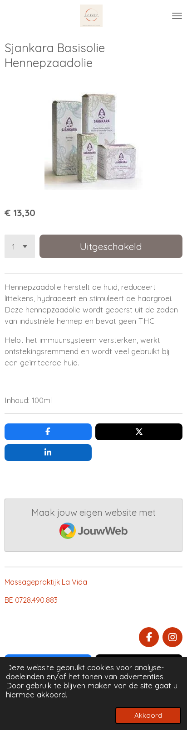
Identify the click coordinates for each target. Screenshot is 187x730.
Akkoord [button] (148, 715)
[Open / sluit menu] (177, 16)
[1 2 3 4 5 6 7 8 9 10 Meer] (20, 246)
